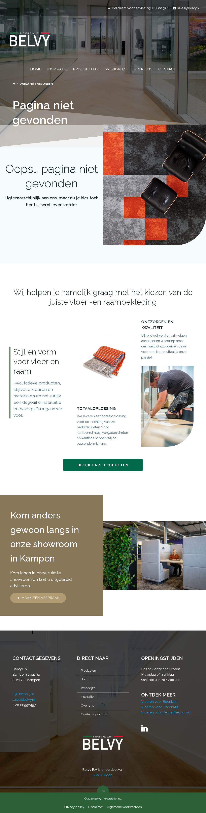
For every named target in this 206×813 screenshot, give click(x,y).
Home (35, 69)
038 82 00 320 (23, 694)
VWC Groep (102, 775)
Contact (167, 69)
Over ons (143, 69)
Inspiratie (57, 69)
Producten (84, 69)
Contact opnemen (94, 714)
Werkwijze (117, 69)
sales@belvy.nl (23, 700)
